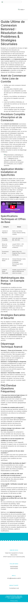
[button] (14, 9)
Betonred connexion (12, 148)
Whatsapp (14, 585)
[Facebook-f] (14, 536)
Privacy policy (14, 600)
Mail (14, 575)
